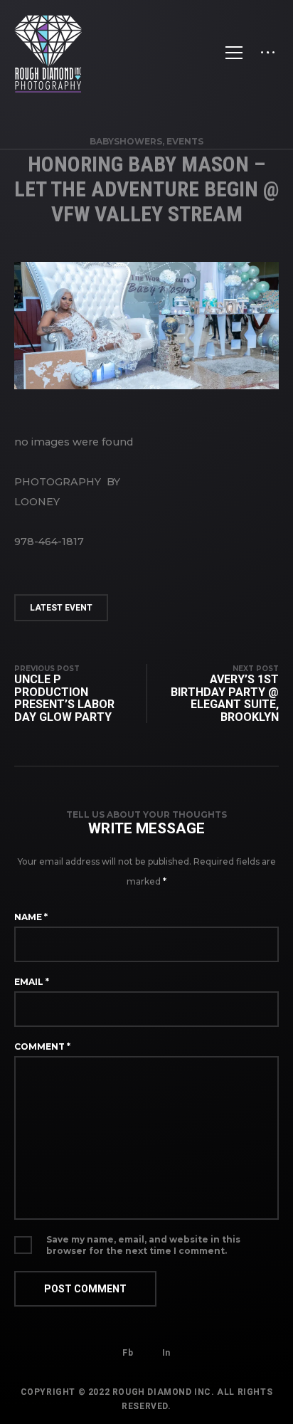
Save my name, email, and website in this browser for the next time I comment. (143, 1245)
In (166, 1353)
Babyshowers (126, 141)
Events (184, 141)
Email (31, 981)
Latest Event (61, 608)
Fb (127, 1353)
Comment (42, 1046)
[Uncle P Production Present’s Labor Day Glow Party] (80, 693)
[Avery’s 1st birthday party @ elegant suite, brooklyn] (212, 693)
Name (31, 917)
